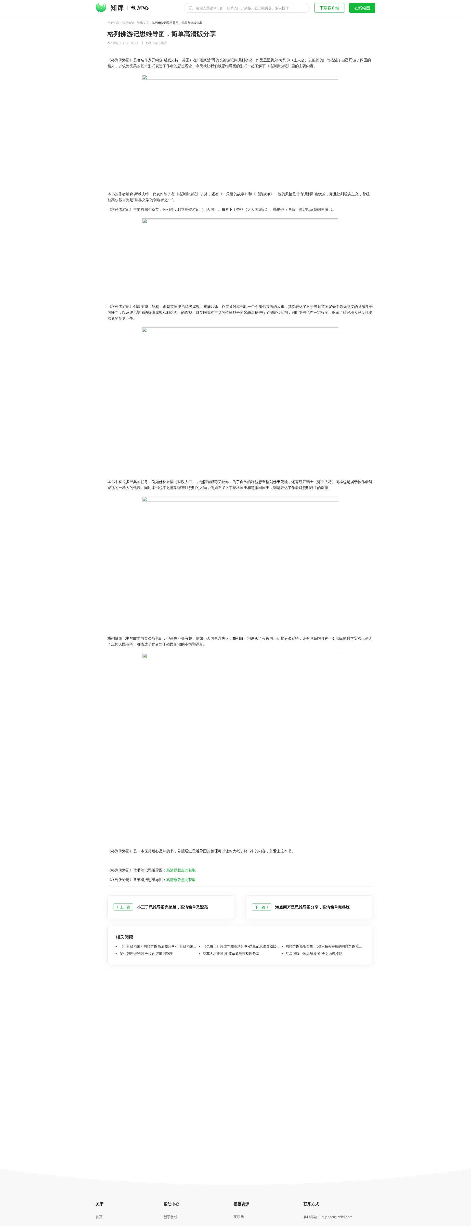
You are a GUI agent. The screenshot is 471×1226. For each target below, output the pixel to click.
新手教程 (170, 1217)
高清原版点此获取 (181, 870)
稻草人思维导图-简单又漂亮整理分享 (230, 954)
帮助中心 (140, 7)
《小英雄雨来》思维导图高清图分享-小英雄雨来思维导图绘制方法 (159, 946)
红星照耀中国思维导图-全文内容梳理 (313, 954)
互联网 (239, 1217)
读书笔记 (128, 23)
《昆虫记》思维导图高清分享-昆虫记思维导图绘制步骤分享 (242, 946)
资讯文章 (143, 23)
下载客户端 (329, 7)
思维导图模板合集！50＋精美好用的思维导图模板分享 (325, 946)
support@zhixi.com (337, 1217)
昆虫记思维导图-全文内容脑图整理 (146, 954)
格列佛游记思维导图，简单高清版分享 (177, 23)
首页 (99, 1217)
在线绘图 (362, 7)
